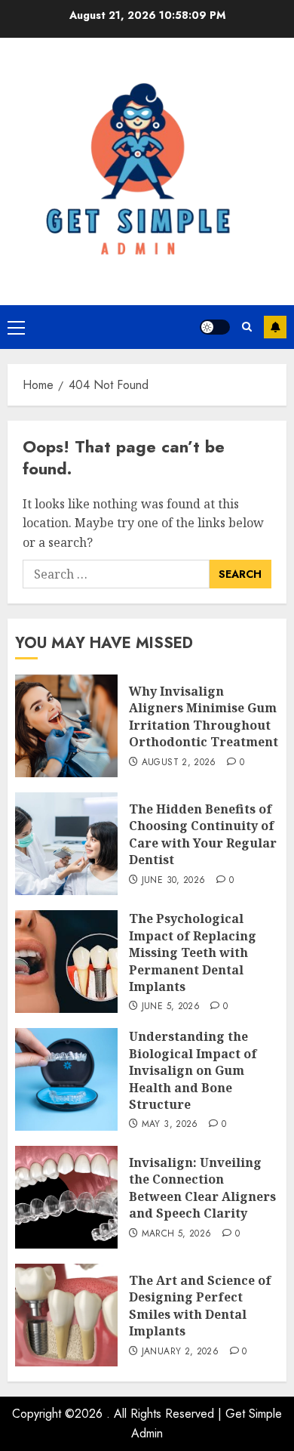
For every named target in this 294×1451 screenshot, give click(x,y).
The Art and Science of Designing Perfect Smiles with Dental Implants (200, 1305)
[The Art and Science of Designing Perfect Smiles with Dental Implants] (66, 1315)
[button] (16, 327)
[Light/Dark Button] (215, 327)
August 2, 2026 (179, 763)
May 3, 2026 (170, 1125)
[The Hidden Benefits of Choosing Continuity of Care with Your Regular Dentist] (66, 843)
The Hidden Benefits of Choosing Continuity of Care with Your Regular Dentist (203, 834)
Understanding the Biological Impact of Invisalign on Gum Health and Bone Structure (193, 1070)
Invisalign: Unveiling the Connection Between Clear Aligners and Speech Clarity (202, 1187)
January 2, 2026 (180, 1352)
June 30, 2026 (174, 881)
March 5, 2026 (177, 1234)
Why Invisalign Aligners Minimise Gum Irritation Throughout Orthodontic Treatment (203, 716)
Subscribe (275, 327)
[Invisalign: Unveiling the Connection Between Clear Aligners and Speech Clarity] (66, 1197)
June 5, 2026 (171, 1007)
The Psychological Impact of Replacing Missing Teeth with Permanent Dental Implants (192, 952)
